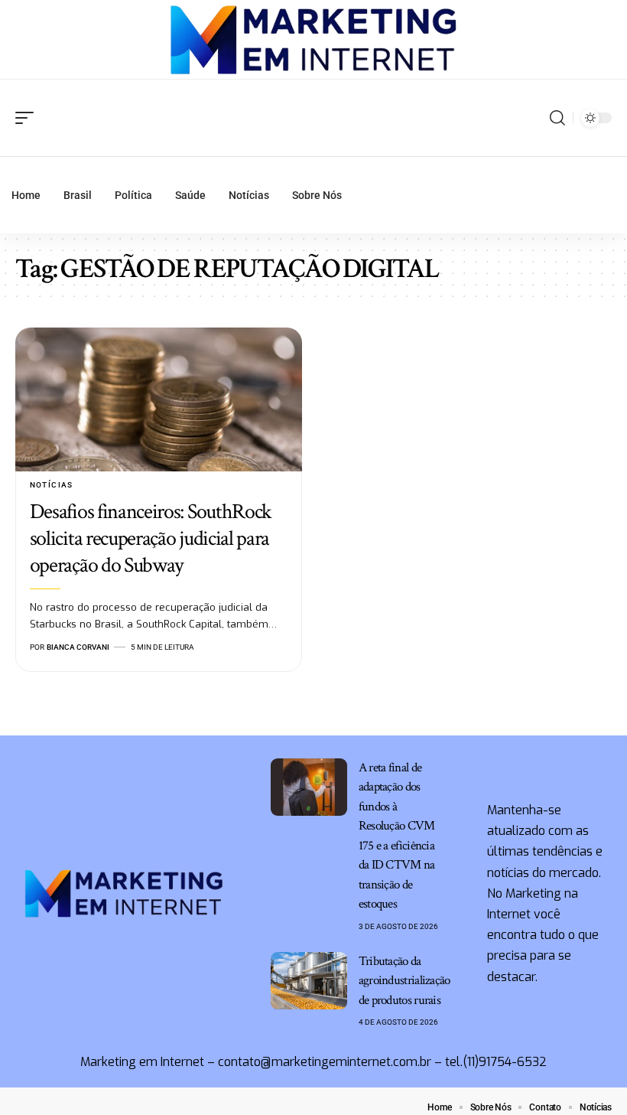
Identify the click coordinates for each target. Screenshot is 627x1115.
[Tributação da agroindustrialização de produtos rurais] (309, 980)
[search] (557, 118)
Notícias (51, 485)
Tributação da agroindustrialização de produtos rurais (404, 981)
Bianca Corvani (78, 647)
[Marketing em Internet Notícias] (313, 40)
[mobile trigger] (28, 118)
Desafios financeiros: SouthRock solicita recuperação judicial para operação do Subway (150, 538)
